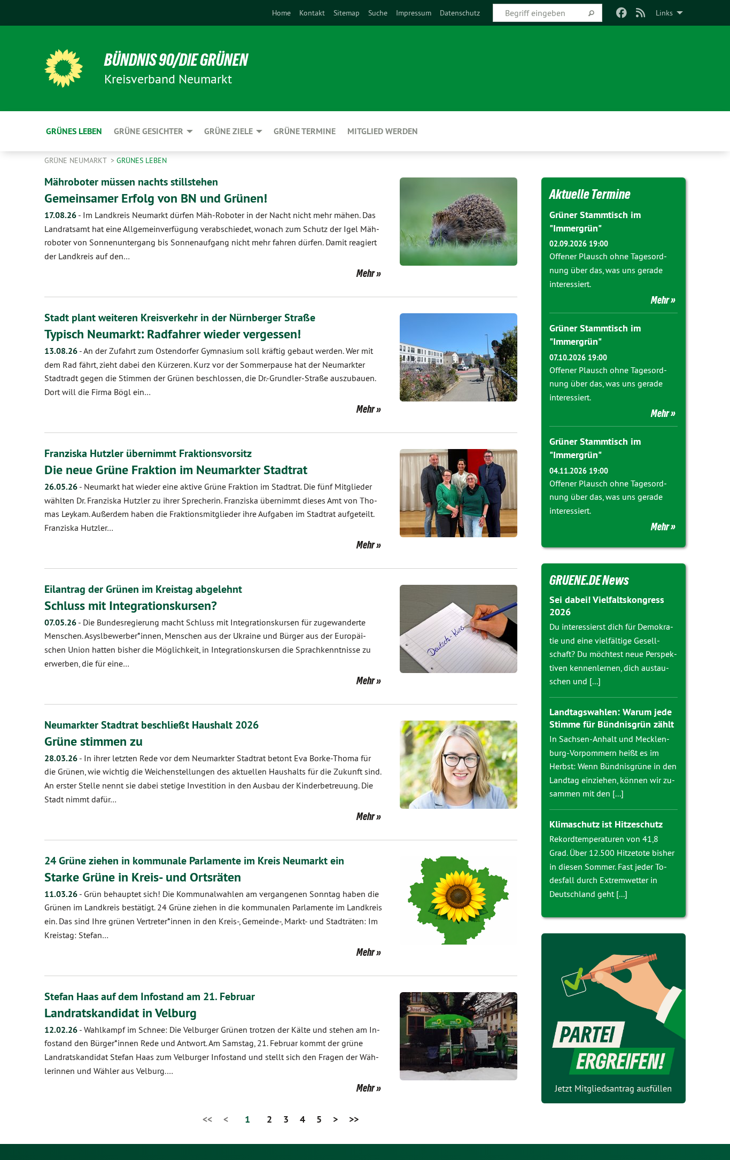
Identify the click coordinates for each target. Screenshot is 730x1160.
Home (281, 13)
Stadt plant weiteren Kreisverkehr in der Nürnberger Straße (179, 317)
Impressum (413, 13)
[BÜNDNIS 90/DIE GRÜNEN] (63, 68)
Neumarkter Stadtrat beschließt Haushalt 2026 (151, 725)
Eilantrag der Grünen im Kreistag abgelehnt (143, 589)
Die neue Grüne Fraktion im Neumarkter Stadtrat (175, 469)
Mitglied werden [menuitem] (382, 131)
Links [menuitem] (664, 13)
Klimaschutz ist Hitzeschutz (606, 824)
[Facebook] (621, 13)
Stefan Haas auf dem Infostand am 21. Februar (149, 996)
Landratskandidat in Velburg (120, 1012)
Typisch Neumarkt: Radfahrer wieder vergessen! (172, 334)
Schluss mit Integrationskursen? (130, 605)
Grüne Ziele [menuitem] (228, 131)
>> (354, 1119)
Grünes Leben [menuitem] (74, 131)
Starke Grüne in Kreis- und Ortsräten (142, 877)
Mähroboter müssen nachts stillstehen (131, 182)
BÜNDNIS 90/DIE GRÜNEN (176, 59)
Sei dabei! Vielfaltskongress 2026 (606, 605)
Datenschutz (460, 13)
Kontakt (312, 13)
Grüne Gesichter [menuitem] (148, 131)
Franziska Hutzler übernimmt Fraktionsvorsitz (148, 453)
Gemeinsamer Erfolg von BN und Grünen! (155, 198)
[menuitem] (281, 13)
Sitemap (346, 13)
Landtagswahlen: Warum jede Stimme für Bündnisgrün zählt (611, 718)
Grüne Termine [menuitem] (305, 131)
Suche (377, 13)
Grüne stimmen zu (93, 741)
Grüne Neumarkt (76, 160)
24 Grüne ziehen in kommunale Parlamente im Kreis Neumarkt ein (194, 861)
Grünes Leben (142, 160)
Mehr (365, 273)
